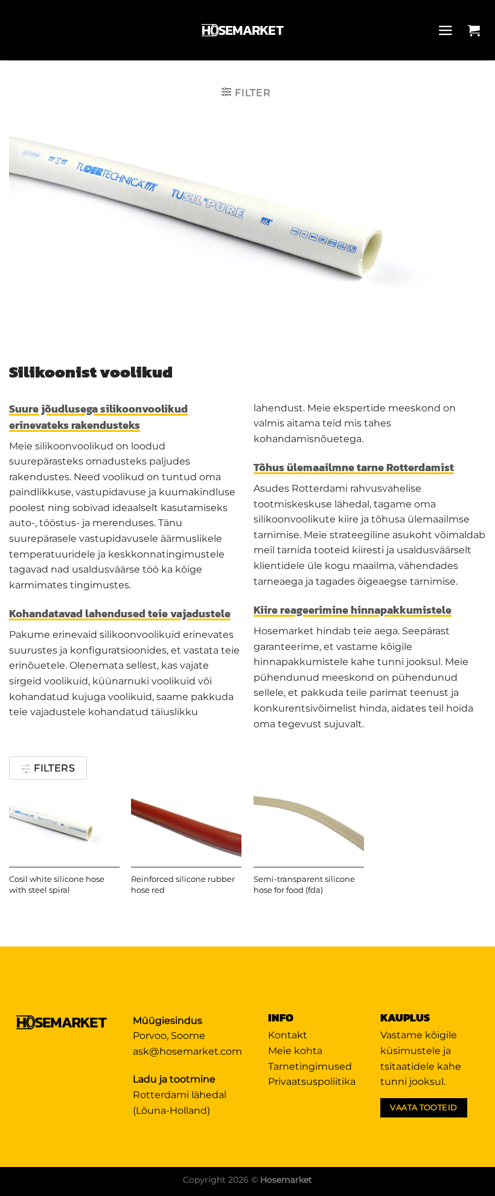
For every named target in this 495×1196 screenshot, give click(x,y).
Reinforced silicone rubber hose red (183, 884)
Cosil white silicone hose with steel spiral (56, 884)
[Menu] (448, 30)
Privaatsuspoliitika (312, 1081)
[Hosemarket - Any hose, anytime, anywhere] (243, 30)
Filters (53, 768)
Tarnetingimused (310, 1066)
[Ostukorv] (477, 30)
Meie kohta (295, 1050)
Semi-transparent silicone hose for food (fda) (304, 884)
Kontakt (287, 1035)
